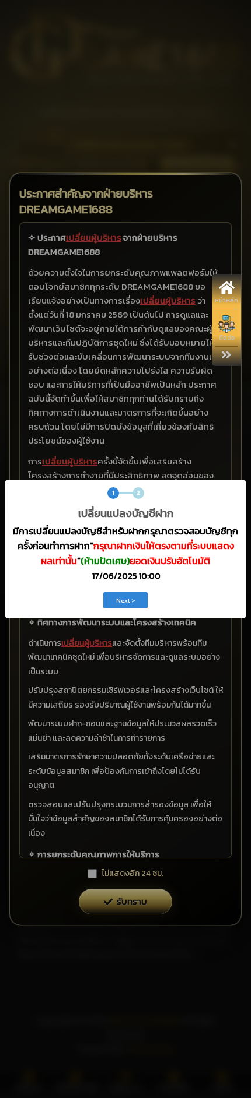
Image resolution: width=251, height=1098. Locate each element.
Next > (125, 600)
